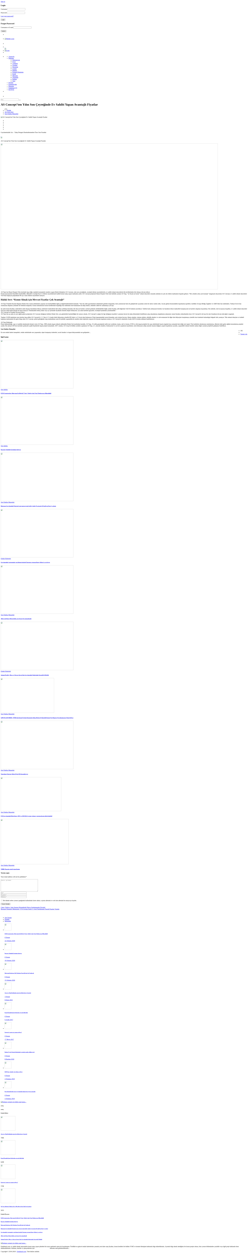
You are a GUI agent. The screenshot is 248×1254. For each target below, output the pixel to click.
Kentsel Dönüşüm (17, 72)
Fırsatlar (14, 65)
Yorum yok (243, 334)
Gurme (14, 69)
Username (4, 9)
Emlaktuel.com (21, 1251)
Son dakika (4, 389)
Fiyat (14, 62)
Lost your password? (7, 16)
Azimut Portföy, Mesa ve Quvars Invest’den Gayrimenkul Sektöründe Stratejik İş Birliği (25, 675)
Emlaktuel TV (13, 88)
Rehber (14, 79)
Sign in (3, 1)
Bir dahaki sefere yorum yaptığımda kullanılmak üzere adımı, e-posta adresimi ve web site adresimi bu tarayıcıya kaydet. (40, 900)
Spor (13, 81)
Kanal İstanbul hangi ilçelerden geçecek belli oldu (16, 1012)
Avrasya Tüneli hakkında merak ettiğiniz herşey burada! (18, 992)
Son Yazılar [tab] (8, 917)
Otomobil (15, 77)
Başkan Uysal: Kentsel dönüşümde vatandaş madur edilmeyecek (19, 1052)
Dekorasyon (16, 60)
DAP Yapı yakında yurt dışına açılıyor (13, 1071)
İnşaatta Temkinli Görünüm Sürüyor (11, 449)
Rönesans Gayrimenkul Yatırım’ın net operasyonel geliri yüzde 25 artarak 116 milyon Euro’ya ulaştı (28, 506)
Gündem (15, 63)
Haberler (11, 58)
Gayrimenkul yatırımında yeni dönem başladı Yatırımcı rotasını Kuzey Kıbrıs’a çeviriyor (25, 562)
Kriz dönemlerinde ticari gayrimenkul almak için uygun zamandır (20, 1091)
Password (4, 13)
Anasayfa (11, 56)
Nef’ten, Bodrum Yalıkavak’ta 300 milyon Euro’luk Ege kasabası (16, 1206)
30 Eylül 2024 (9, 112)
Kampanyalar (13, 84)
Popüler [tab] (7, 919)
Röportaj (11, 86)
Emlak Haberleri (6, 558)
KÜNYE (11, 89)
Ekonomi (15, 67)
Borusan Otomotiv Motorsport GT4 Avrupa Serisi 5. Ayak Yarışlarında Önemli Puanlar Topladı (30, 909)
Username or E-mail (7, 27)
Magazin (15, 76)
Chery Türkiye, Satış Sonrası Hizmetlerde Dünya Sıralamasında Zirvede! (23, 907)
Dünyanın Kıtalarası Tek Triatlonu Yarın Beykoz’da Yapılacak (19, 973)
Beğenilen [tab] (8, 921)
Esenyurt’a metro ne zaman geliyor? (13, 1032)
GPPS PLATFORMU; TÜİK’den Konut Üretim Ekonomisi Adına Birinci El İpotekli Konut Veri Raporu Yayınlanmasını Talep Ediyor (37, 717)
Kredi (14, 74)
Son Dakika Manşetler (11, 114)
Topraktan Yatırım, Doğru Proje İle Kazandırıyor (14, 774)
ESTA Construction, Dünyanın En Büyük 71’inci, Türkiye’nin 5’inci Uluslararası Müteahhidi (26, 393)
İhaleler (14, 70)
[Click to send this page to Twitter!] (5, 122)
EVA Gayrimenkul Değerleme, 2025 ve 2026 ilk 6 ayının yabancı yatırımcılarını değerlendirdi (26, 816)
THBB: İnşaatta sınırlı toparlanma (10, 869)
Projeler (11, 82)
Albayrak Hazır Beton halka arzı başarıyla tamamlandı (16, 618)
